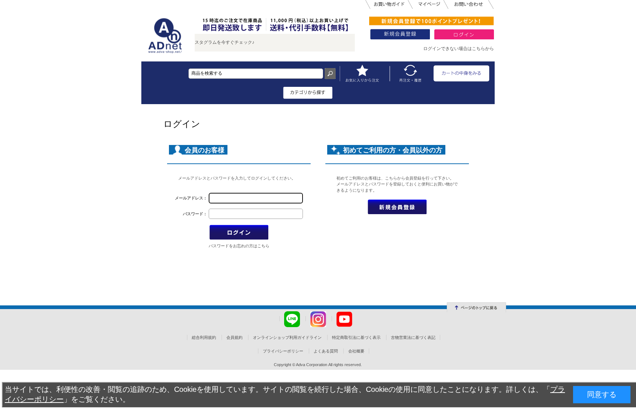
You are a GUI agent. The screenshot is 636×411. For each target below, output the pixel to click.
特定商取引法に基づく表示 (356, 337)
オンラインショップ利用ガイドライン (287, 337)
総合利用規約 (204, 337)
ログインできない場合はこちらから (458, 48)
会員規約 (234, 337)
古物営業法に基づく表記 (413, 337)
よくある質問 (326, 351)
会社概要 (356, 351)
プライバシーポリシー (283, 351)
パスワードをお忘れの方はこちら (239, 246)
